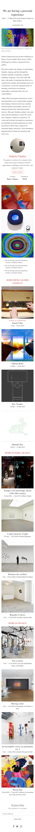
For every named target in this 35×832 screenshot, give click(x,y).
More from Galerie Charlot (17, 281)
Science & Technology (17, 320)
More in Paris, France (17, 452)
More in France (17, 623)
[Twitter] (17, 826)
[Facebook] (13, 826)
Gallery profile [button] (17, 172)
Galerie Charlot (17, 156)
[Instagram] (21, 826)
